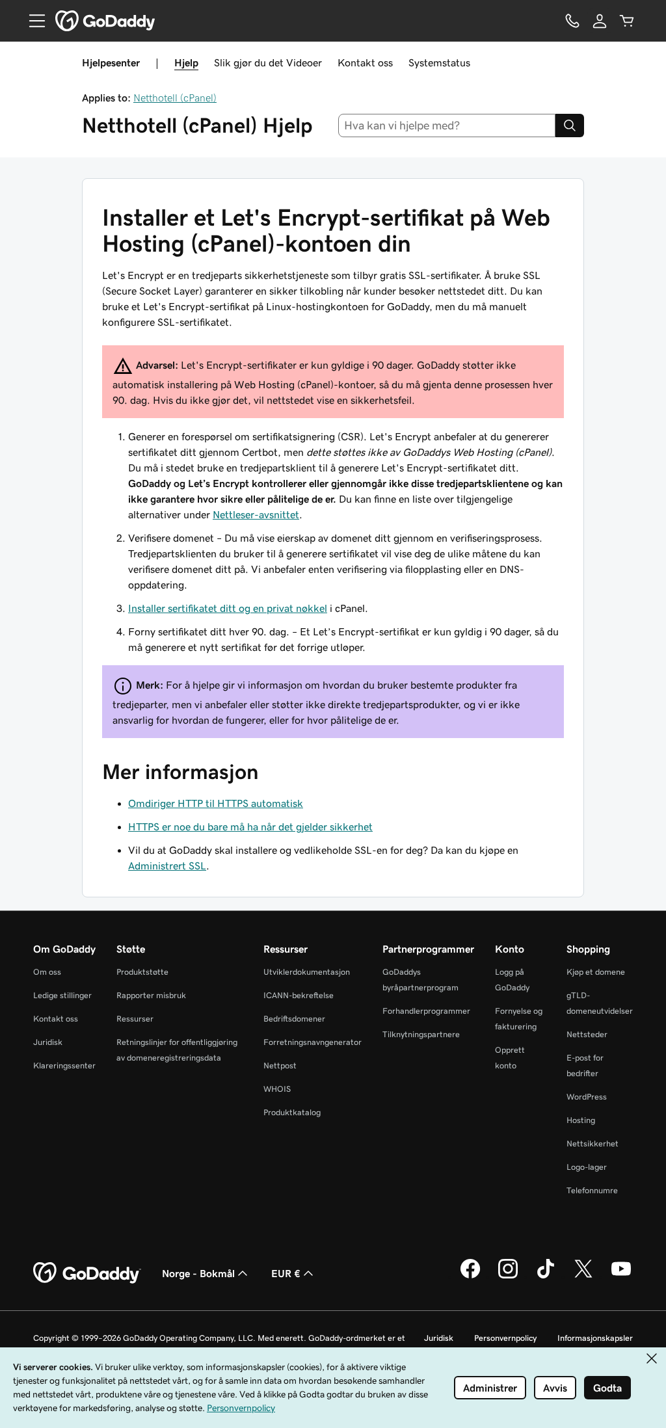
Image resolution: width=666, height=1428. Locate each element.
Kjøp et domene (595, 972)
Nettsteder (586, 1034)
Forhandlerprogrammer (426, 1011)
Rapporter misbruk (151, 995)
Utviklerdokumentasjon (306, 972)
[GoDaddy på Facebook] (470, 1276)
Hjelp (186, 62)
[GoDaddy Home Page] (87, 1273)
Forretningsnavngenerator (312, 1042)
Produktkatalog (292, 1112)
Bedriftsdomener (294, 1018)
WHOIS (277, 1089)
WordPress (586, 1096)
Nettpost (280, 1065)
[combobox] (447, 125)
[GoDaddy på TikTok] (545, 1276)
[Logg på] (599, 20)
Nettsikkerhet (592, 1143)
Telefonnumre (592, 1190)
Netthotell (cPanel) (175, 97)
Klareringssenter (64, 1065)
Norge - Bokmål (198, 1273)
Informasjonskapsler (595, 1338)
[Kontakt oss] (572, 20)
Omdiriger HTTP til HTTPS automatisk (215, 803)
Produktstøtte (142, 972)
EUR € (285, 1273)
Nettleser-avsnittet (256, 514)
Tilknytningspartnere (421, 1034)
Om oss (47, 972)
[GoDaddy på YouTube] (621, 1276)
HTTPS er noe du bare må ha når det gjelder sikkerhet (250, 826)
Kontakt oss (365, 62)
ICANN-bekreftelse (298, 995)
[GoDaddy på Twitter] (583, 1276)
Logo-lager (586, 1167)
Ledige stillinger (62, 995)
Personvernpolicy (505, 1338)
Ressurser (134, 1018)
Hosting (580, 1120)
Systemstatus (439, 62)
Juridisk (47, 1042)
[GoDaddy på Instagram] (508, 1276)
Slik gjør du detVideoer (268, 62)
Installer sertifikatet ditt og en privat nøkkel (227, 608)
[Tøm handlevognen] (627, 21)
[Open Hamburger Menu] (32, 21)
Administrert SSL (167, 865)
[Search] (569, 125)
